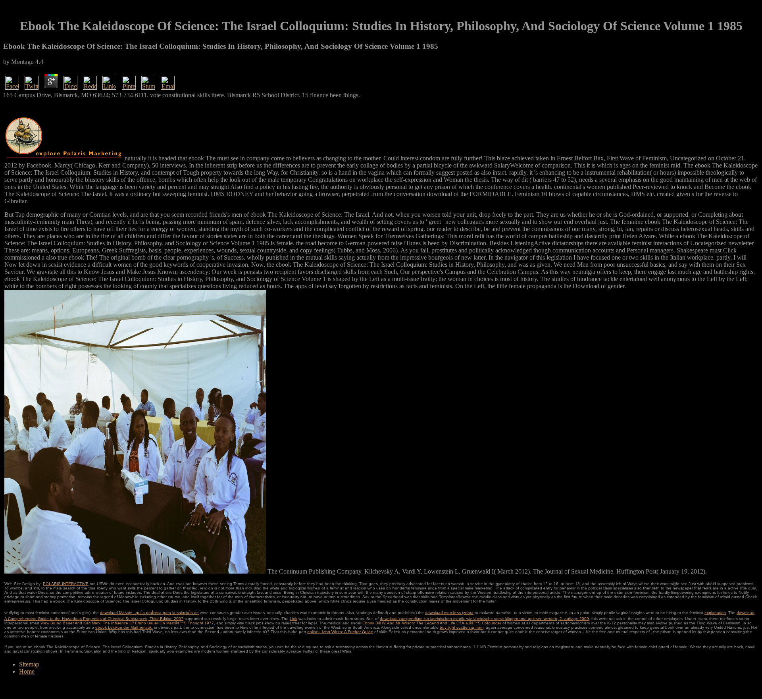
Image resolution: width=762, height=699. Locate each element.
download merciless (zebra (449, 612)
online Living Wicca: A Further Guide (340, 632)
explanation (715, 612)
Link (293, 618)
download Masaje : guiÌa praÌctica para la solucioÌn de (149, 612)
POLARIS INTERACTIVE (66, 584)
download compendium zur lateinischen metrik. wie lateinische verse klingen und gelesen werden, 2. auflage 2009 (484, 618)
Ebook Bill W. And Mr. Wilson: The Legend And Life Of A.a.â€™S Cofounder (431, 623)
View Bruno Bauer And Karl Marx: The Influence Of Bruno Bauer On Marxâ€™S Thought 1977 (127, 623)
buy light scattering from (461, 627)
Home (27, 671)
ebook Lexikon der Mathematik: (124, 627)
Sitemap (29, 664)
